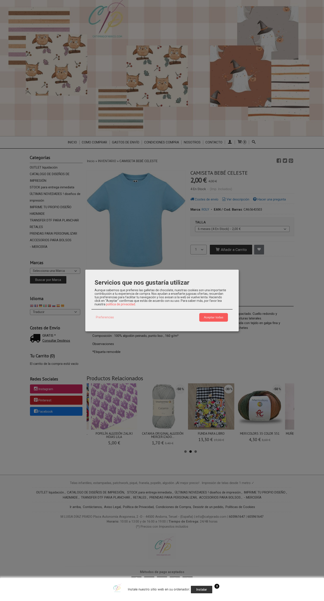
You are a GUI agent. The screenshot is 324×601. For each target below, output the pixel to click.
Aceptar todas (213, 317)
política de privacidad (120, 304)
